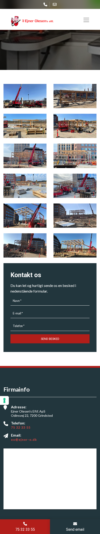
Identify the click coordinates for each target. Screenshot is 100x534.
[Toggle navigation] (85, 19)
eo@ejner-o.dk (24, 439)
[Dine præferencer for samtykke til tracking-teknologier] (4, 400)
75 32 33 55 (20, 427)
